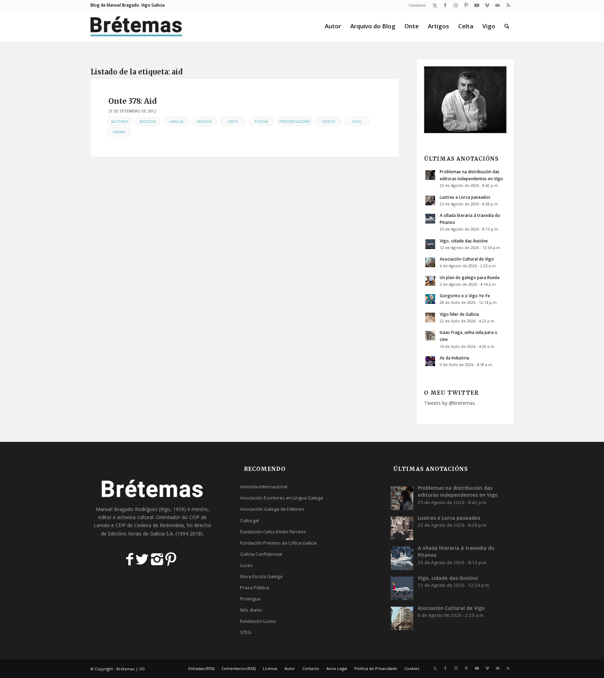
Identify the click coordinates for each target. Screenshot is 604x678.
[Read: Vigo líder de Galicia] (430, 317)
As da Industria (454, 357)
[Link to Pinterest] (466, 5)
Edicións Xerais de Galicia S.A (140, 533)
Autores (120, 121)
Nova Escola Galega (261, 576)
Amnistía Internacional (263, 486)
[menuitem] (415, 5)
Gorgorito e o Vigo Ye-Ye (465, 295)
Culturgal (249, 520)
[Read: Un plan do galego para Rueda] (430, 281)
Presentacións (294, 121)
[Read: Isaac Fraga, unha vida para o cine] (430, 335)
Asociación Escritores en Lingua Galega (281, 498)
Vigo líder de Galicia (459, 314)
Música (204, 121)
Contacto (417, 5)
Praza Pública (254, 587)
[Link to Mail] (497, 5)
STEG (245, 632)
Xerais (119, 131)
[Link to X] (435, 5)
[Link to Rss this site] (508, 5)
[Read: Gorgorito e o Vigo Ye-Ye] (430, 299)
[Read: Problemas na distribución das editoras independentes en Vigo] (430, 175)
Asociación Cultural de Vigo (467, 259)
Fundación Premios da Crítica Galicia (278, 543)
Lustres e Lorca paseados (465, 197)
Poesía (261, 121)
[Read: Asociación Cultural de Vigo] (430, 262)
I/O (142, 668)
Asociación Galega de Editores (272, 509)
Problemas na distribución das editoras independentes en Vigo (458, 491)
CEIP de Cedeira (133, 525)
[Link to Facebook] (445, 5)
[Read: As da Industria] (430, 361)
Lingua (176, 121)
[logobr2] (136, 26)
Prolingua (250, 599)
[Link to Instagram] (456, 5)
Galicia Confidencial (261, 554)
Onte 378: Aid (132, 101)
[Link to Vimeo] (487, 5)
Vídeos (329, 121)
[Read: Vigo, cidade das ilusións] (430, 244)
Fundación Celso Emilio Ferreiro (273, 531)
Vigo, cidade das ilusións (464, 240)
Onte (233, 121)
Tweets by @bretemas (449, 403)
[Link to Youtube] (477, 5)
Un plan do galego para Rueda (469, 277)
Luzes (246, 565)
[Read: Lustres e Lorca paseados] (430, 200)
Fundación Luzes (258, 621)
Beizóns (147, 121)
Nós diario (251, 610)
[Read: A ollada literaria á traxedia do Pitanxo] (430, 218)
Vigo (357, 121)
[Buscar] (506, 26)
